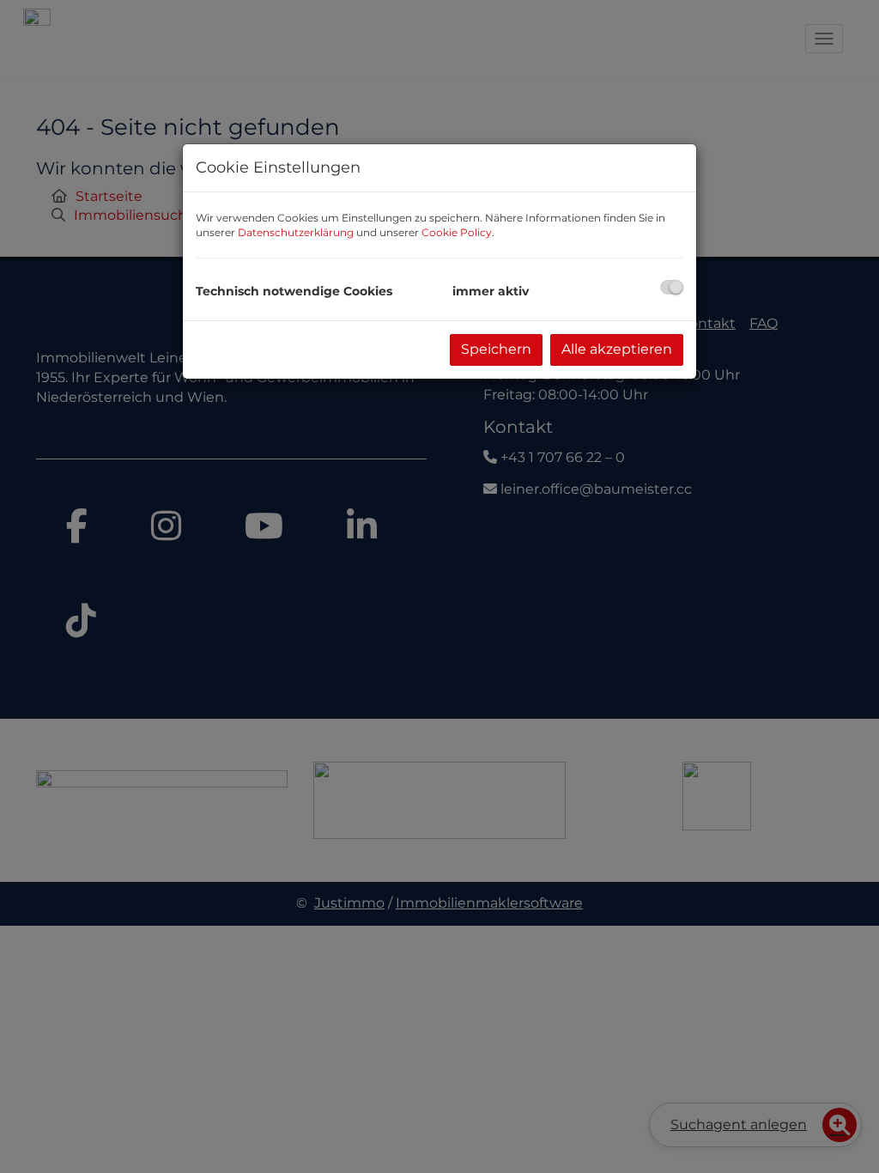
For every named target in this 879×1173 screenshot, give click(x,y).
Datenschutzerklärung (296, 232)
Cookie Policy (456, 232)
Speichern (496, 349)
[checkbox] (671, 287)
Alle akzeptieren (616, 349)
